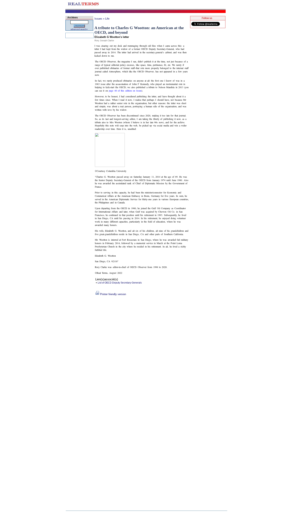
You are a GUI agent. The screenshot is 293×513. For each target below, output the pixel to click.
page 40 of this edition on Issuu (125, 90)
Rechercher (79, 26)
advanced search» (79, 29)
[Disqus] (142, 345)
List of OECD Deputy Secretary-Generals (120, 282)
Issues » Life (101, 18)
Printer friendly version (113, 294)
